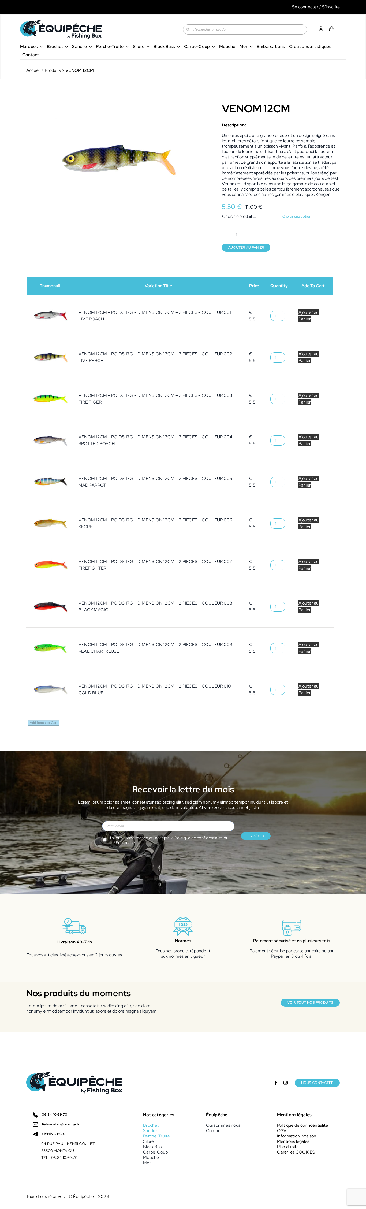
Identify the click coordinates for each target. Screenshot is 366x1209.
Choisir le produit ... (239, 216)
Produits (53, 70)
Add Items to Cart (43, 723)
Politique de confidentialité (198, 838)
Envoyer (256, 836)
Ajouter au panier (246, 247)
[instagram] (285, 1083)
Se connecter (305, 7)
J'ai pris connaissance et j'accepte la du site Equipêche (169, 840)
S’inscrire (331, 7)
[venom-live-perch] (116, 160)
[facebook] (276, 1083)
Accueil (33, 70)
